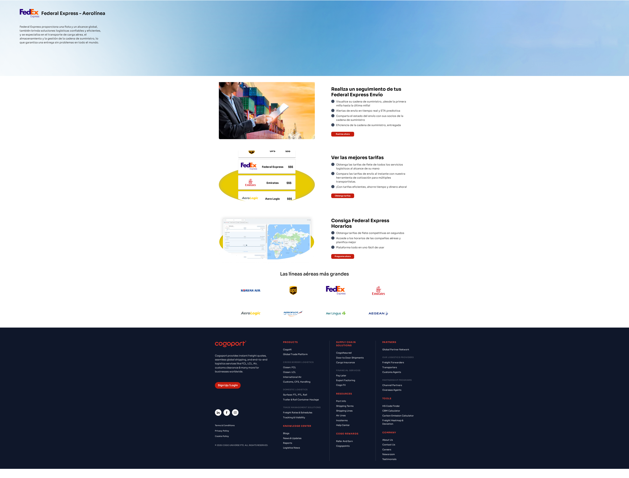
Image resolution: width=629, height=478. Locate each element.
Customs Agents (391, 372)
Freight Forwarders (393, 362)
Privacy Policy (222, 431)
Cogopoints (343, 446)
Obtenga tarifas (343, 195)
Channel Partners (392, 385)
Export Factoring (345, 380)
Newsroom (388, 454)
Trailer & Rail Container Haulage (301, 399)
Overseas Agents (391, 390)
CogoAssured (344, 352)
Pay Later (341, 375)
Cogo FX (341, 385)
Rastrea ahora (343, 134)
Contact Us (388, 444)
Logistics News (291, 447)
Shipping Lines (344, 410)
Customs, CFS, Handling (296, 381)
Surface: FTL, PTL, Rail (295, 394)
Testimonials (389, 459)
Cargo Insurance (345, 362)
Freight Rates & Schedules (297, 412)
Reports (287, 443)
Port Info (341, 401)
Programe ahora (343, 256)
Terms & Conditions (225, 425)
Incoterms (342, 420)
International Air (292, 377)
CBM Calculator (391, 410)
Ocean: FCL (289, 367)
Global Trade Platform (295, 354)
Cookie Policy (222, 436)
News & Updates (292, 438)
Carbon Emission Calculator (398, 415)
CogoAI (287, 349)
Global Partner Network (395, 349)
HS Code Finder (391, 406)
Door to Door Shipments (350, 357)
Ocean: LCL (289, 372)
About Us (387, 440)
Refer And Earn (344, 441)
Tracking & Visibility (294, 417)
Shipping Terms (344, 406)
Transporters (389, 367)
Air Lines (341, 415)
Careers (386, 449)
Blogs (286, 433)
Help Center (343, 425)
